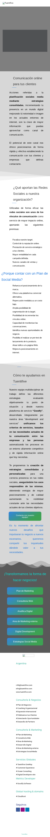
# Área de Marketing (24, 741)
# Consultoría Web (23, 738)
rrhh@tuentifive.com (24, 685)
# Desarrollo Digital (23, 745)
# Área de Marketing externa (27, 748)
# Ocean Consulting (23, 771)
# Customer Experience (25, 768)
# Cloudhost (21, 796)
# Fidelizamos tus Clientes (26, 715)
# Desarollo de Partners (25, 722)
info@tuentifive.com (24, 688)
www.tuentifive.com (24, 692)
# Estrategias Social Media (26, 751)
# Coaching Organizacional (26, 708)
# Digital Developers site (25, 774)
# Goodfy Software (23, 783)
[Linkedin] (27, 810)
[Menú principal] (44, 3)
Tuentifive (24, 834)
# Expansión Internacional (26, 711)
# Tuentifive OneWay (24, 764)
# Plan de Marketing (24, 735)
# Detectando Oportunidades (27, 718)
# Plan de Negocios (23, 705)
